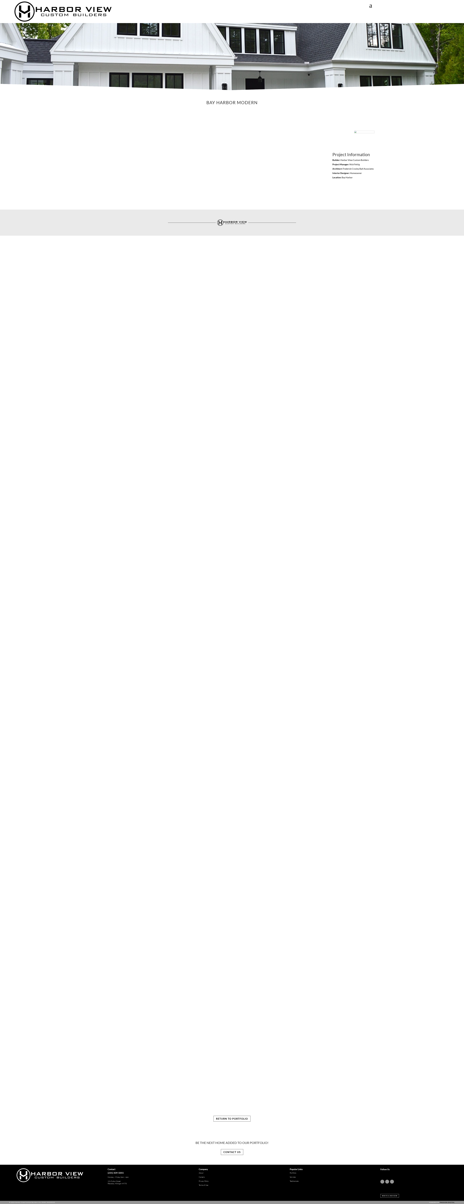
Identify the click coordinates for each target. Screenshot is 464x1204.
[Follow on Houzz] (392, 1182)
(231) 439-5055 (116, 1172)
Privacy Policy (204, 1181)
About (201, 1173)
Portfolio (293, 1173)
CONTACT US (232, 1152)
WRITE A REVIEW (389, 1196)
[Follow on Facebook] (387, 1182)
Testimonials (294, 1181)
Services (293, 1177)
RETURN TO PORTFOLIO (232, 1118)
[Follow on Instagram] (382, 1182)
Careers (202, 1177)
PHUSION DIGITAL (447, 1202)
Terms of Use (203, 1185)
